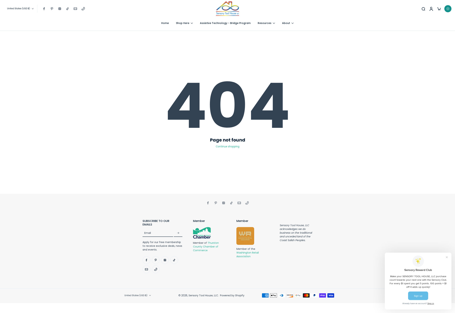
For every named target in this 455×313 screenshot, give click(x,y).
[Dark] (447, 8)
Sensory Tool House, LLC (203, 295)
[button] (162, 222)
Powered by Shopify (232, 295)
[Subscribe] (178, 233)
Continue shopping (227, 146)
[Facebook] (44, 9)
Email (147, 233)
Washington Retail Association (247, 254)
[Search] (423, 8)
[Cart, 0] (439, 9)
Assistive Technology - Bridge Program (225, 23)
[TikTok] (67, 9)
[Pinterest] (52, 9)
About (286, 23)
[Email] (75, 9)
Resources (264, 23)
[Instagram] (60, 9)
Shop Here (182, 23)
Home (165, 23)
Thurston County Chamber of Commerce (206, 246)
